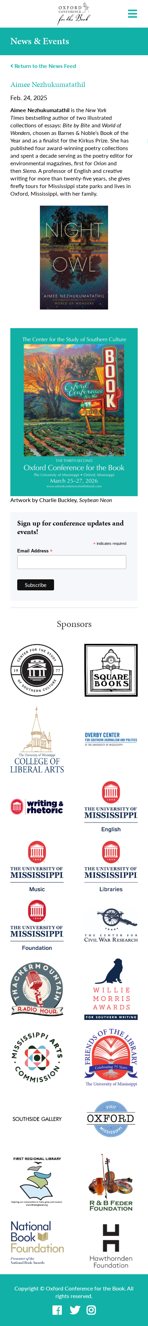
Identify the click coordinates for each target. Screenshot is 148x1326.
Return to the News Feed (44, 66)
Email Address (35, 551)
